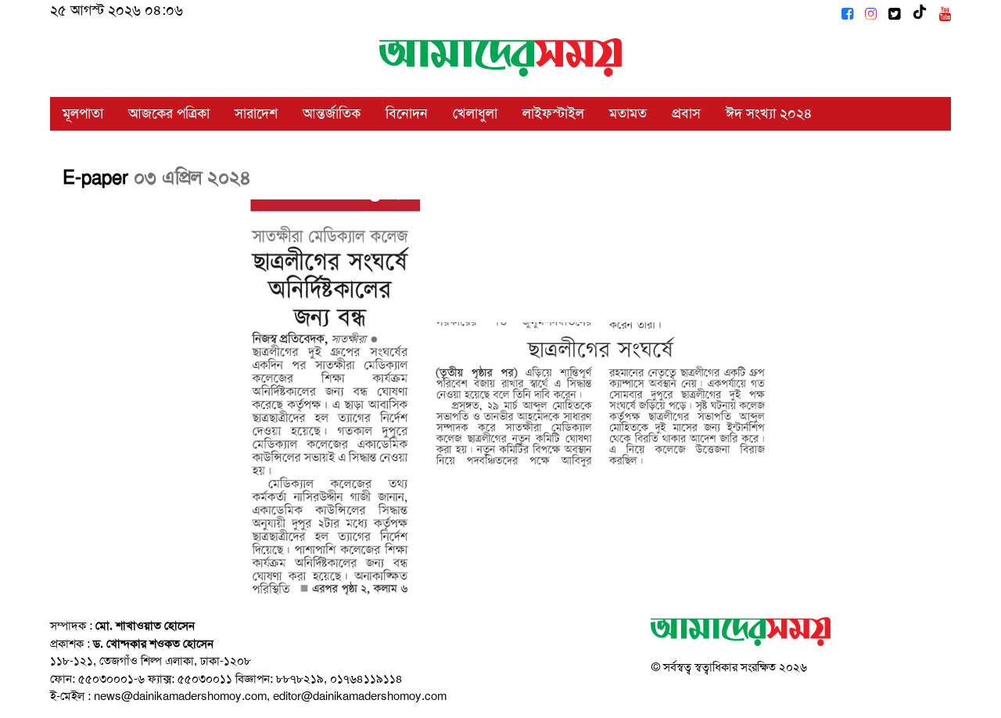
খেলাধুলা (475, 113)
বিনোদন (407, 113)
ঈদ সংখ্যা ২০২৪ (769, 113)
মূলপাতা (83, 113)
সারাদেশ (256, 113)
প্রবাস (686, 113)
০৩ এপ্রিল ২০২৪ (192, 177)
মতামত (628, 113)
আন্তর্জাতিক (332, 113)
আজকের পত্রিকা (169, 113)
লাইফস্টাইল (553, 113)
